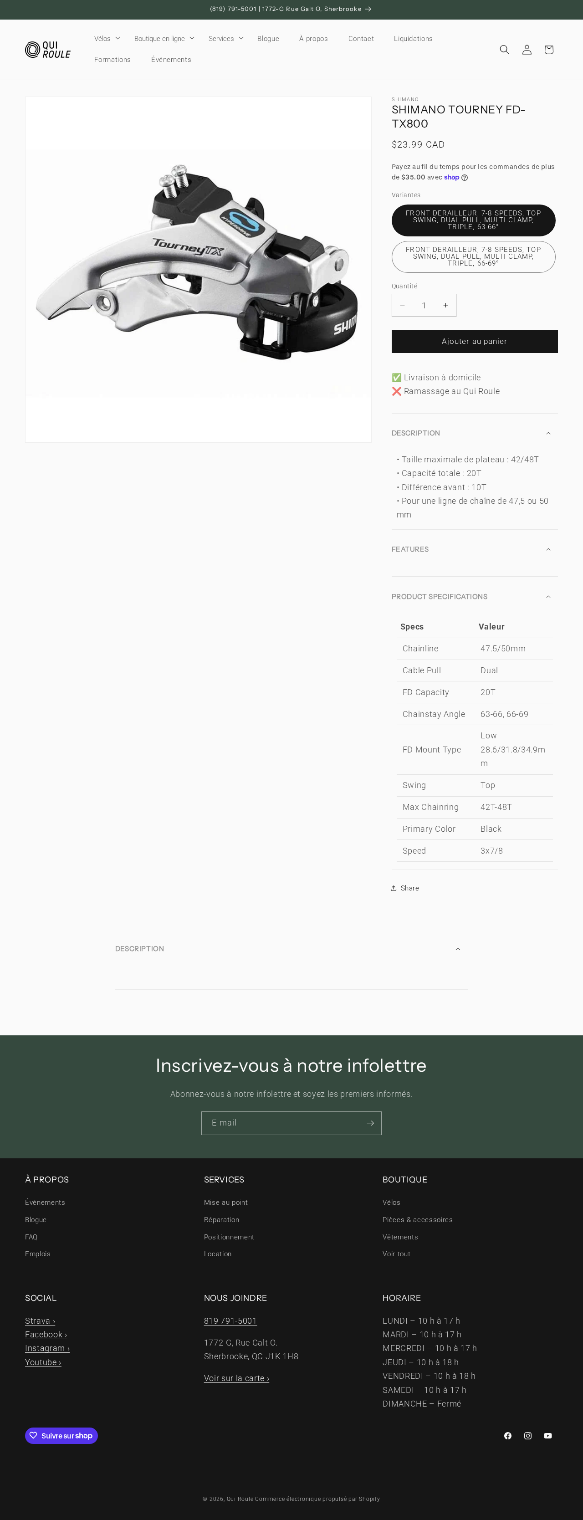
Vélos (102, 39)
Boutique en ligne (159, 39)
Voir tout (396, 1254)
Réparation (222, 1220)
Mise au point (226, 1203)
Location (218, 1254)
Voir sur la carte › (237, 1377)
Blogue (36, 1220)
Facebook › (46, 1334)
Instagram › (47, 1348)
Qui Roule (240, 1498)
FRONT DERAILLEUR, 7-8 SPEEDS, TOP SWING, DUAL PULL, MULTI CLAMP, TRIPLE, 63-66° (473, 220)
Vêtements (400, 1237)
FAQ (31, 1237)
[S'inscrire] (370, 1123)
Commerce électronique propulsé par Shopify (317, 1498)
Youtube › (43, 1361)
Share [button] (410, 888)
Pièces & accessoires (418, 1220)
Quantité (405, 285)
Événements (45, 1203)
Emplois (38, 1254)
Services (221, 39)
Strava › (40, 1320)
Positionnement (229, 1237)
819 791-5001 (230, 1320)
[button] (104, 39)
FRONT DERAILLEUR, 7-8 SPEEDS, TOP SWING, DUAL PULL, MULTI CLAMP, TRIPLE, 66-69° (473, 256)
